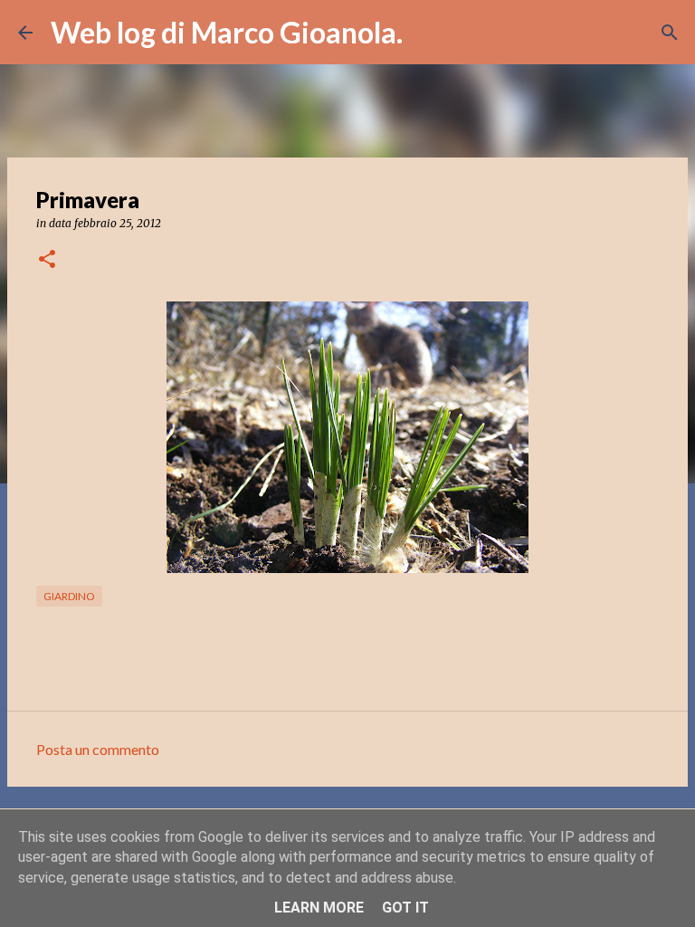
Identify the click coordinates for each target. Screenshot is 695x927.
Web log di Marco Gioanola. (227, 32)
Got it (405, 907)
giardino (69, 596)
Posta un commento (97, 749)
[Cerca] (428, 32)
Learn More (319, 907)
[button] (47, 260)
